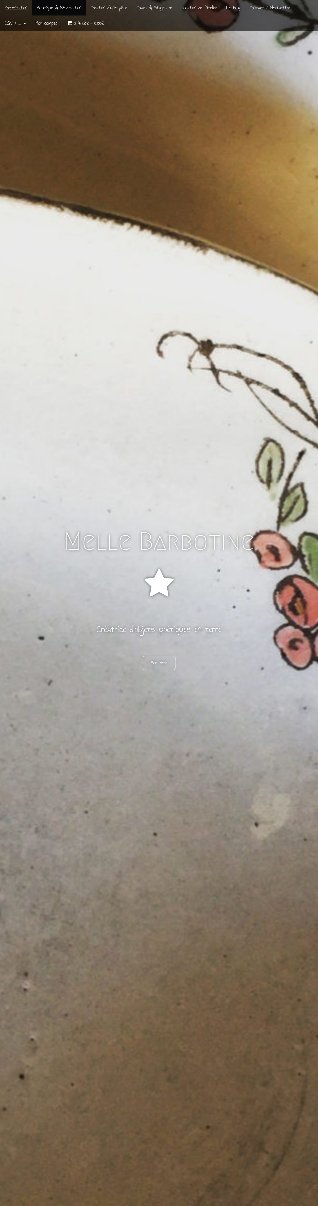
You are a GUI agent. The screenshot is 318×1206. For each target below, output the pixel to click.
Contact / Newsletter (270, 7)
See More (159, 663)
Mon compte (46, 23)
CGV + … (14, 23)
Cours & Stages (153, 7)
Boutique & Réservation (59, 7)
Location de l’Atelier (199, 7)
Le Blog (233, 7)
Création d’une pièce (109, 7)
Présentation (16, 7)
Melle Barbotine (159, 541)
